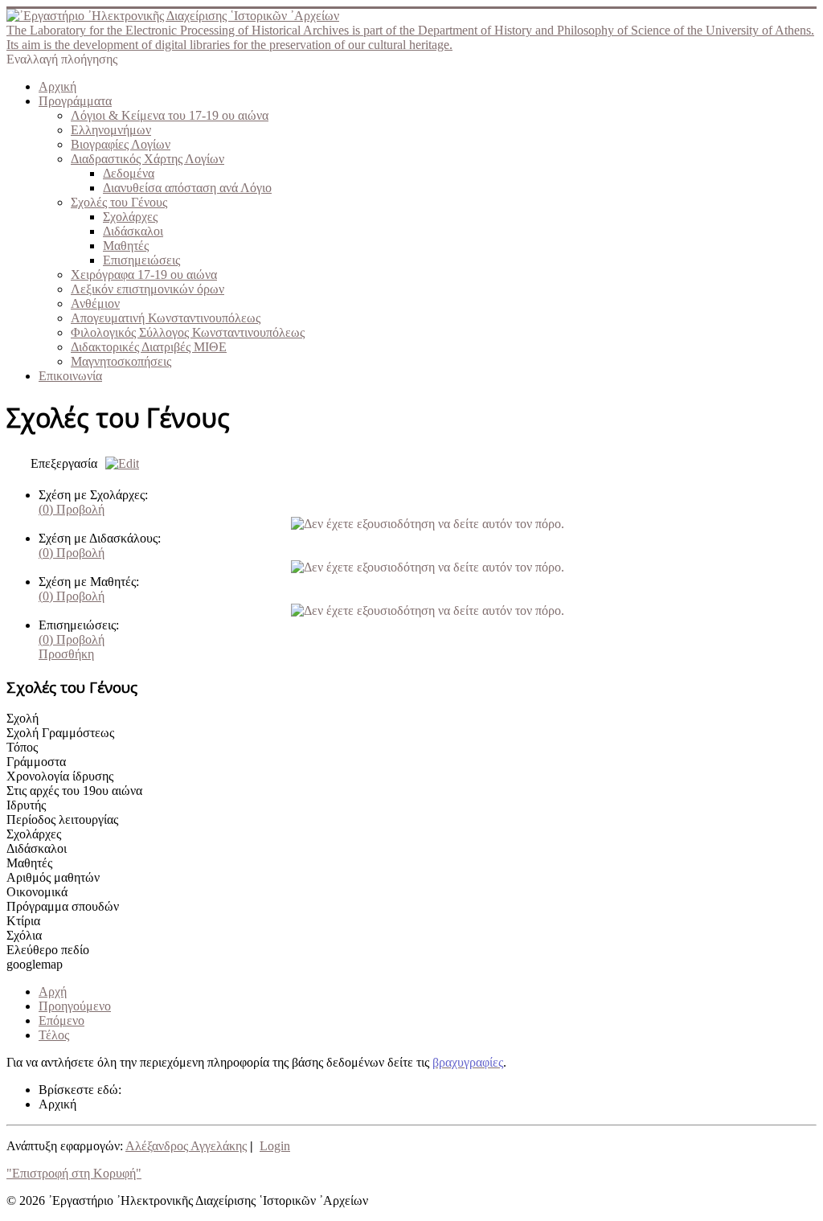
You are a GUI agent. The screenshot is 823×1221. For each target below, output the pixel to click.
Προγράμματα (75, 101)
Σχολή (22, 718)
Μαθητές (126, 245)
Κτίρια (23, 921)
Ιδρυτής (26, 805)
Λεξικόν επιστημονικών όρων (147, 289)
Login (275, 1146)
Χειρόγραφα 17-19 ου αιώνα (144, 274)
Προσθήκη (66, 654)
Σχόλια (24, 935)
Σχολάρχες (130, 216)
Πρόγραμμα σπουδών (62, 906)
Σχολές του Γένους (119, 202)
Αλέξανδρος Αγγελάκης (186, 1146)
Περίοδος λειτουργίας (62, 819)
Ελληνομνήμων (111, 130)
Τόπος (22, 747)
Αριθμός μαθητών (53, 877)
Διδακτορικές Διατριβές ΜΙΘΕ (149, 347)
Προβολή (71, 509)
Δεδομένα (128, 173)
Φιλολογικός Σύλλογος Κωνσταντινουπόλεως (188, 332)
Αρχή (53, 991)
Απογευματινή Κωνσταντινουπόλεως (165, 318)
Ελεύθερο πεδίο (47, 950)
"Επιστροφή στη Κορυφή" (73, 1173)
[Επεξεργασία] (118, 463)
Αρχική (57, 86)
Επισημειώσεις (141, 260)
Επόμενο (61, 1020)
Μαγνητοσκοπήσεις (121, 361)
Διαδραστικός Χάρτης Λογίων (147, 159)
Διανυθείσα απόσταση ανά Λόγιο (187, 188)
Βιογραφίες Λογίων (120, 144)
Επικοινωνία (70, 376)
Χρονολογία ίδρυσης (59, 776)
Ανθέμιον (95, 303)
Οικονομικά (37, 892)
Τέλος (54, 1035)
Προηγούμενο (75, 1006)
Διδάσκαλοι (133, 231)
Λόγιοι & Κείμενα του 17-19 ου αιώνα (169, 115)
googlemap (34, 964)
